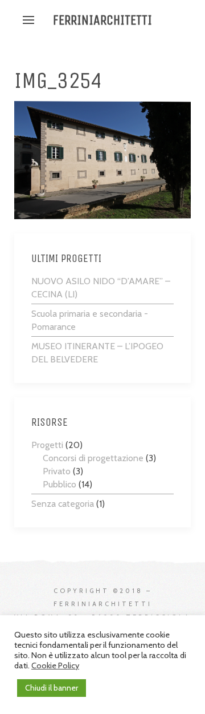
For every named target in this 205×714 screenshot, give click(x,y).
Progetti (47, 444)
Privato (57, 471)
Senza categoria (62, 503)
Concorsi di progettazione (93, 458)
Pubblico (59, 484)
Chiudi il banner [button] (51, 688)
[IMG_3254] (102, 159)
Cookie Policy (55, 665)
